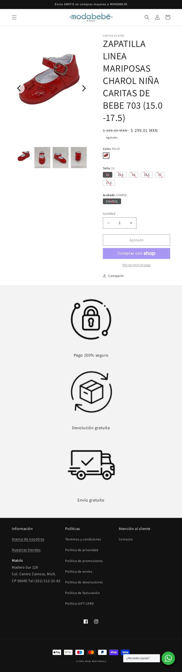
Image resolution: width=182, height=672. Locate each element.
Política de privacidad (81, 550)
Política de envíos (78, 571)
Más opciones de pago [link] (137, 265)
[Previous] (19, 88)
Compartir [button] (116, 276)
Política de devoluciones (84, 582)
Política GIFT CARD (79, 603)
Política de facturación (82, 593)
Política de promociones (84, 561)
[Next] (83, 88)
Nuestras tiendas (26, 549)
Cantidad (109, 214)
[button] (14, 17)
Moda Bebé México (95, 661)
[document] (51, 88)
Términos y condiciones (83, 539)
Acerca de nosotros (28, 539)
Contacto (126, 539)
